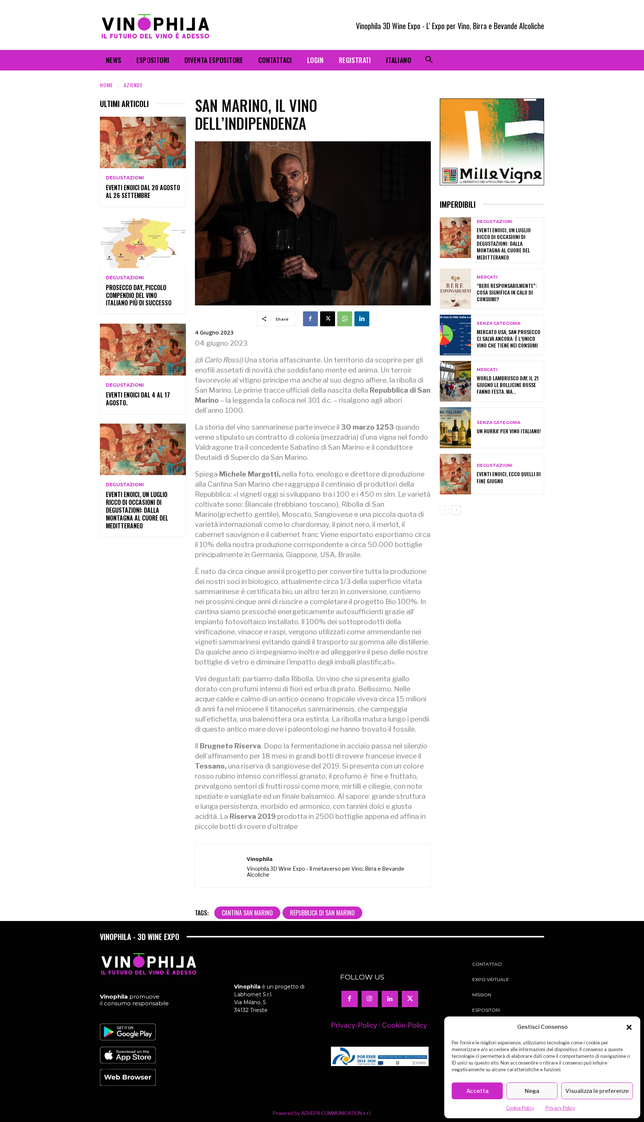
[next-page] (456, 510)
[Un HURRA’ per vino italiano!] (455, 427)
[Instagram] (370, 999)
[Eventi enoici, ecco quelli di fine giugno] (455, 474)
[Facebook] (310, 318)
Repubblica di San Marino (322, 912)
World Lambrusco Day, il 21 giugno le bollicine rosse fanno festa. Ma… (508, 384)
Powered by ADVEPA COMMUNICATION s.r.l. (322, 1113)
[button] (629, 1027)
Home (106, 85)
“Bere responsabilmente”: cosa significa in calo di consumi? (507, 292)
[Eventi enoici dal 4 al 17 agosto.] (143, 349)
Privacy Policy (560, 1108)
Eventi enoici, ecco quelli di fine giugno (509, 477)
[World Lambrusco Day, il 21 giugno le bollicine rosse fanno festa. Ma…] (455, 381)
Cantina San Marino (247, 912)
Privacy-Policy (354, 1025)
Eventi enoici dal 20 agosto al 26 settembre (143, 191)
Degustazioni (125, 178)
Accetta (477, 1091)
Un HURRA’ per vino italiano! (509, 431)
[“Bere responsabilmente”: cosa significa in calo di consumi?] (455, 288)
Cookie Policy (520, 1108)
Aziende (133, 85)
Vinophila (259, 858)
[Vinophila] (221, 866)
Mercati (487, 277)
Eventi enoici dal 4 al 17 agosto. (138, 398)
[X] (327, 318)
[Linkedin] (361, 318)
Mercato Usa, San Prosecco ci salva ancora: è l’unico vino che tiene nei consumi (508, 338)
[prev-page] (444, 510)
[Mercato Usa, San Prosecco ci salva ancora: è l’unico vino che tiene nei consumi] (455, 335)
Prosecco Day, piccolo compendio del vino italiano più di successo (138, 295)
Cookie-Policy (404, 1025)
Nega (532, 1091)
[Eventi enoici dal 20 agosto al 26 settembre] (143, 143)
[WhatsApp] (344, 318)
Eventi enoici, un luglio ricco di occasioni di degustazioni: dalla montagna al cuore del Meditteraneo (137, 510)
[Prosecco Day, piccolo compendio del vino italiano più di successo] (143, 242)
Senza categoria (498, 323)
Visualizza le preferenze (597, 1091)
